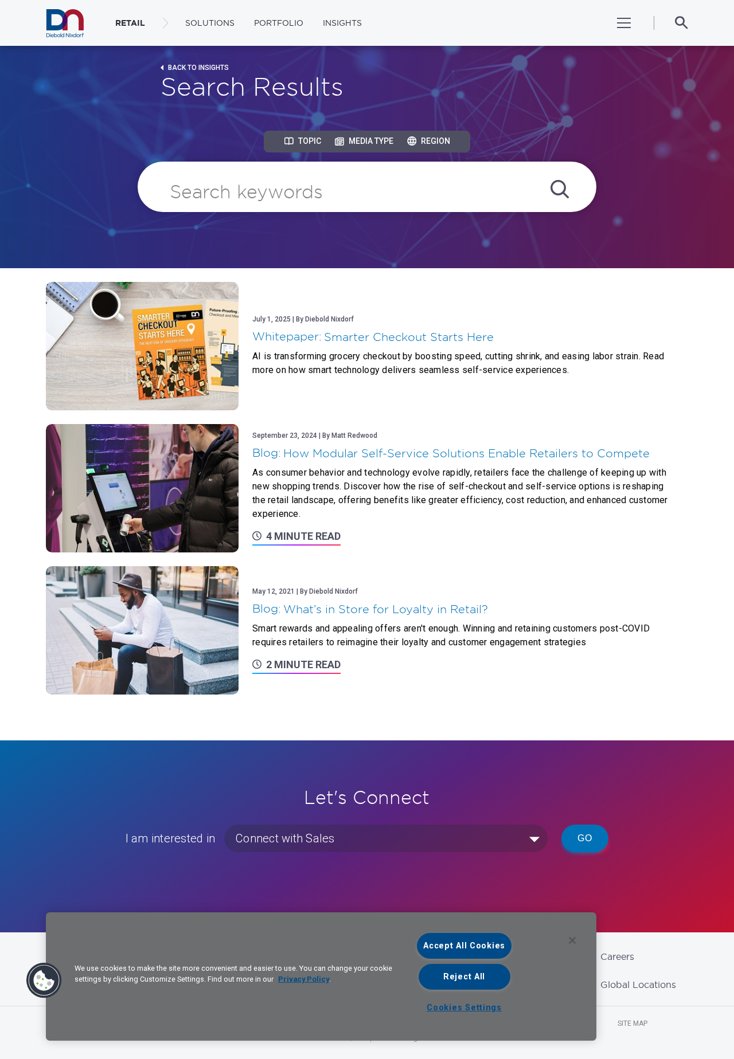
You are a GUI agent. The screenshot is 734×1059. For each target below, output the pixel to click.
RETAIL (130, 23)
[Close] (572, 940)
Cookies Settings (464, 1008)
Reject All (464, 977)
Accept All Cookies (464, 946)
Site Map (632, 1023)
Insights (342, 23)
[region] (321, 976)
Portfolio (278, 23)
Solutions (210, 23)
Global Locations (638, 984)
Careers (617, 956)
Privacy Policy (303, 979)
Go (584, 838)
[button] (44, 980)
